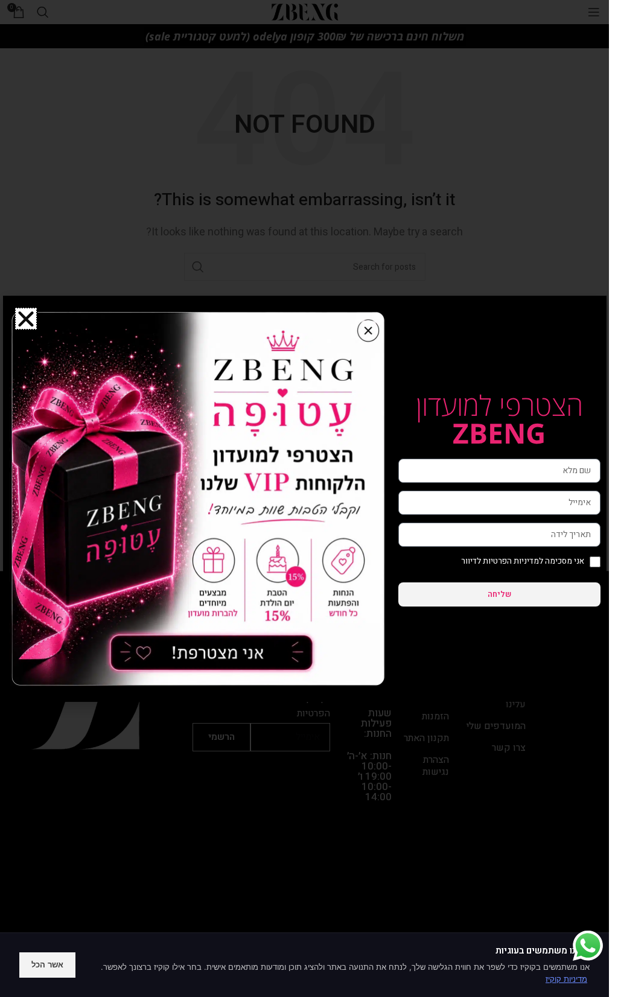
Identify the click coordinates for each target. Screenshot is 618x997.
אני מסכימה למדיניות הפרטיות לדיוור (522, 561)
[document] (304, 498)
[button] (26, 319)
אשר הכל (47, 964)
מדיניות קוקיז (566, 979)
